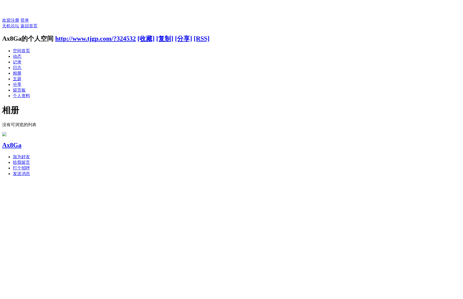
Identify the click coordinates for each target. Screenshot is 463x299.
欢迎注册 (10, 20)
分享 (17, 84)
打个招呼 (21, 168)
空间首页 (21, 50)
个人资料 (21, 95)
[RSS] (202, 38)
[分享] (183, 38)
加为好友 (21, 156)
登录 (24, 20)
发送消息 (21, 173)
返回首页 (29, 26)
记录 (17, 62)
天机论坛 (10, 26)
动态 (17, 56)
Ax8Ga (11, 145)
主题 (17, 79)
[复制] (164, 38)
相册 (17, 73)
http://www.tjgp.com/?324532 (95, 38)
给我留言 (21, 162)
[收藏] (146, 38)
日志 (17, 67)
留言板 (19, 90)
